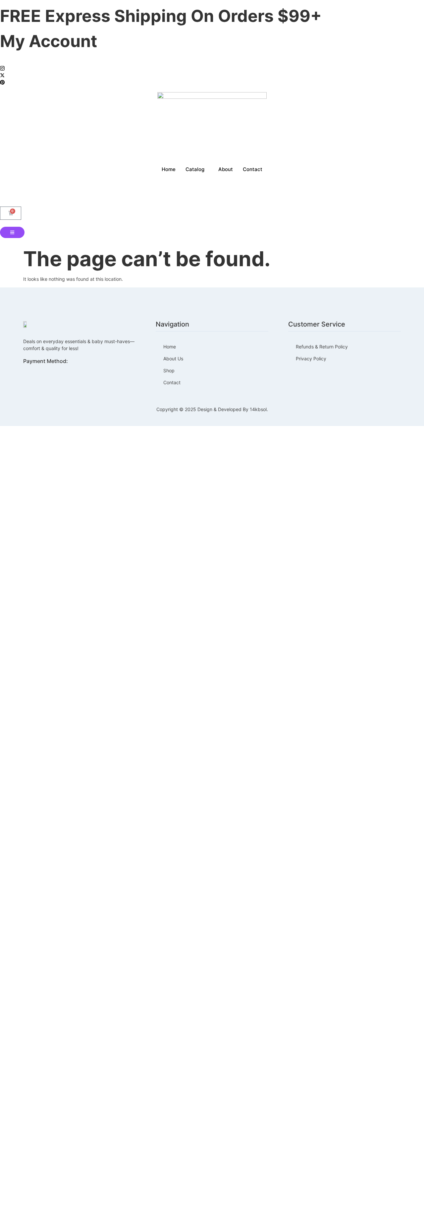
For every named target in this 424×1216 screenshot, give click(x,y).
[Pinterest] (212, 81)
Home (169, 169)
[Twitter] (212, 74)
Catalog (195, 169)
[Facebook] (212, 60)
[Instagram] (212, 67)
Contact (252, 169)
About (225, 169)
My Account (48, 41)
